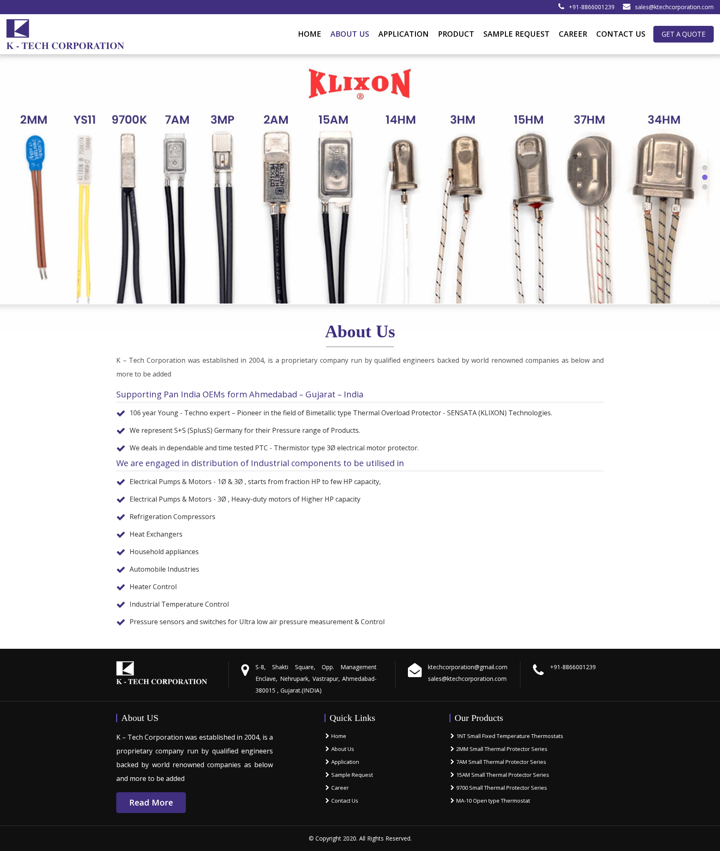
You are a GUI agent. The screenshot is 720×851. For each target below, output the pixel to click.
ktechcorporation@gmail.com (468, 667)
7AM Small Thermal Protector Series (501, 762)
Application (345, 762)
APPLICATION (403, 34)
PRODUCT (456, 34)
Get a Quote (683, 34)
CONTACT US (620, 34)
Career (340, 787)
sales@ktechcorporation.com (674, 7)
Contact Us (344, 800)
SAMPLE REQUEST (516, 34)
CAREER (573, 34)
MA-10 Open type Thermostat (493, 800)
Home (309, 34)
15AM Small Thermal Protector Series (502, 774)
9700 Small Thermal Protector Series (501, 787)
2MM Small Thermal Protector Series (502, 749)
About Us (349, 34)
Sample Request (352, 774)
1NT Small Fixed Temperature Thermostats (509, 736)
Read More (151, 802)
